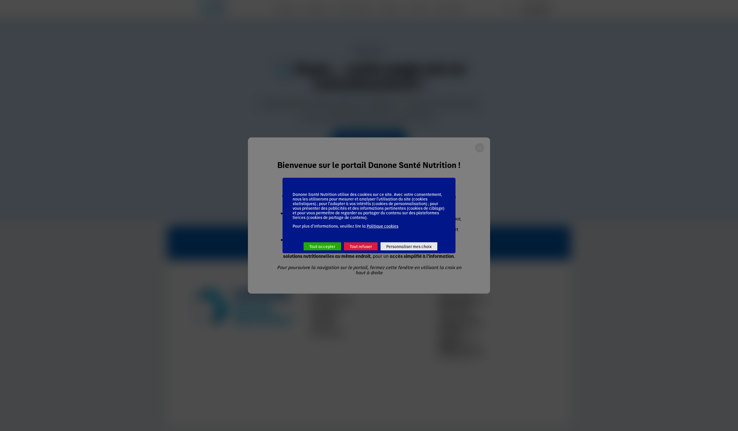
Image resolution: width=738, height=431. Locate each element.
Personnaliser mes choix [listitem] (409, 246)
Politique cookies (382, 225)
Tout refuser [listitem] (361, 246)
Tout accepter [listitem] (322, 246)
